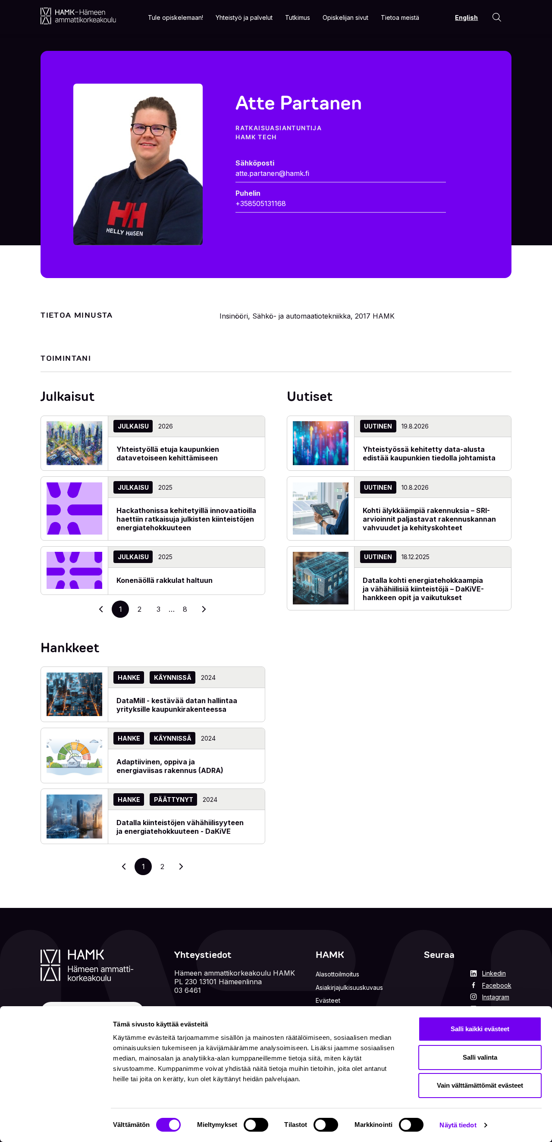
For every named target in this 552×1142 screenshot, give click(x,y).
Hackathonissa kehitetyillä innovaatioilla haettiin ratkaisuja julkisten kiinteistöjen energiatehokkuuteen (186, 519)
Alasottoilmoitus (337, 974)
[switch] (256, 1125)
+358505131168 (260, 203)
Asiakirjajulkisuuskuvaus (349, 987)
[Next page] (181, 866)
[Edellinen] (101, 609)
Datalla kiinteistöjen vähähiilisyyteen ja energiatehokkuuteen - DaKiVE (180, 826)
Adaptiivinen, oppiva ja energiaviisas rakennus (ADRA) (169, 766)
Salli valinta (480, 1057)
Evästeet (328, 1000)
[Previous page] (124, 866)
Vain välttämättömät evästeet (480, 1085)
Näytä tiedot (457, 1125)
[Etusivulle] (78, 16)
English (466, 17)
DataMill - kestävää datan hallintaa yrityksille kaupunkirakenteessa (176, 704)
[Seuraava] (204, 609)
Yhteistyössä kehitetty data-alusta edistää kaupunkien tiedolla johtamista (429, 453)
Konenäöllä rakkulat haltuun (164, 580)
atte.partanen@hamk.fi (272, 173)
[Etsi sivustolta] (496, 17)
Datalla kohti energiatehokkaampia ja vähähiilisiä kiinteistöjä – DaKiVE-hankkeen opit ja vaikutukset (423, 589)
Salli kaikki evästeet (480, 1028)
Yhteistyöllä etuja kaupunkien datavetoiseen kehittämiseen (167, 453)
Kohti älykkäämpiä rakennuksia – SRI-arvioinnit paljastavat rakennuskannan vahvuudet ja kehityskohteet (429, 519)
